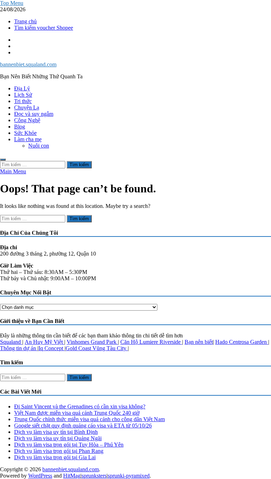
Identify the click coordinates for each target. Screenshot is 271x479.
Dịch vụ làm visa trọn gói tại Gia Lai (55, 457)
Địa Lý (22, 88)
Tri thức (23, 101)
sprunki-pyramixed (129, 476)
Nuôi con (38, 146)
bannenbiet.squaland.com (28, 64)
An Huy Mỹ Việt (44, 342)
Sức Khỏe (25, 133)
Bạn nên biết (199, 342)
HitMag (71, 476)
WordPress (40, 476)
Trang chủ (25, 21)
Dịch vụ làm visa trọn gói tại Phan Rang (58, 451)
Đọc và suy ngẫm (33, 114)
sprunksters (94, 476)
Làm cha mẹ (28, 139)
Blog (19, 127)
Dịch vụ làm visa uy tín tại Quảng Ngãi (58, 438)
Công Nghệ (27, 120)
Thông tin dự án (18, 348)
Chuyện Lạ (26, 107)
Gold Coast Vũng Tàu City (97, 348)
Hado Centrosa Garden (241, 342)
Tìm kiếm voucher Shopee (43, 28)
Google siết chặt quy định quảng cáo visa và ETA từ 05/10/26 (83, 426)
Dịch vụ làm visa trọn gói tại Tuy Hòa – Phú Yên (69, 445)
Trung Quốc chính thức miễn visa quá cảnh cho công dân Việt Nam (89, 419)
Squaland (11, 342)
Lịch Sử (23, 95)
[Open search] (3, 159)
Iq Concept (51, 348)
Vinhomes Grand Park (92, 342)
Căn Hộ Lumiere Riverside (151, 342)
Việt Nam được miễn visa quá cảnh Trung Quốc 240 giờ (76, 413)
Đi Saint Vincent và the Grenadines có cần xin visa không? (79, 406)
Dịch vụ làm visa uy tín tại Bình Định (56, 432)
